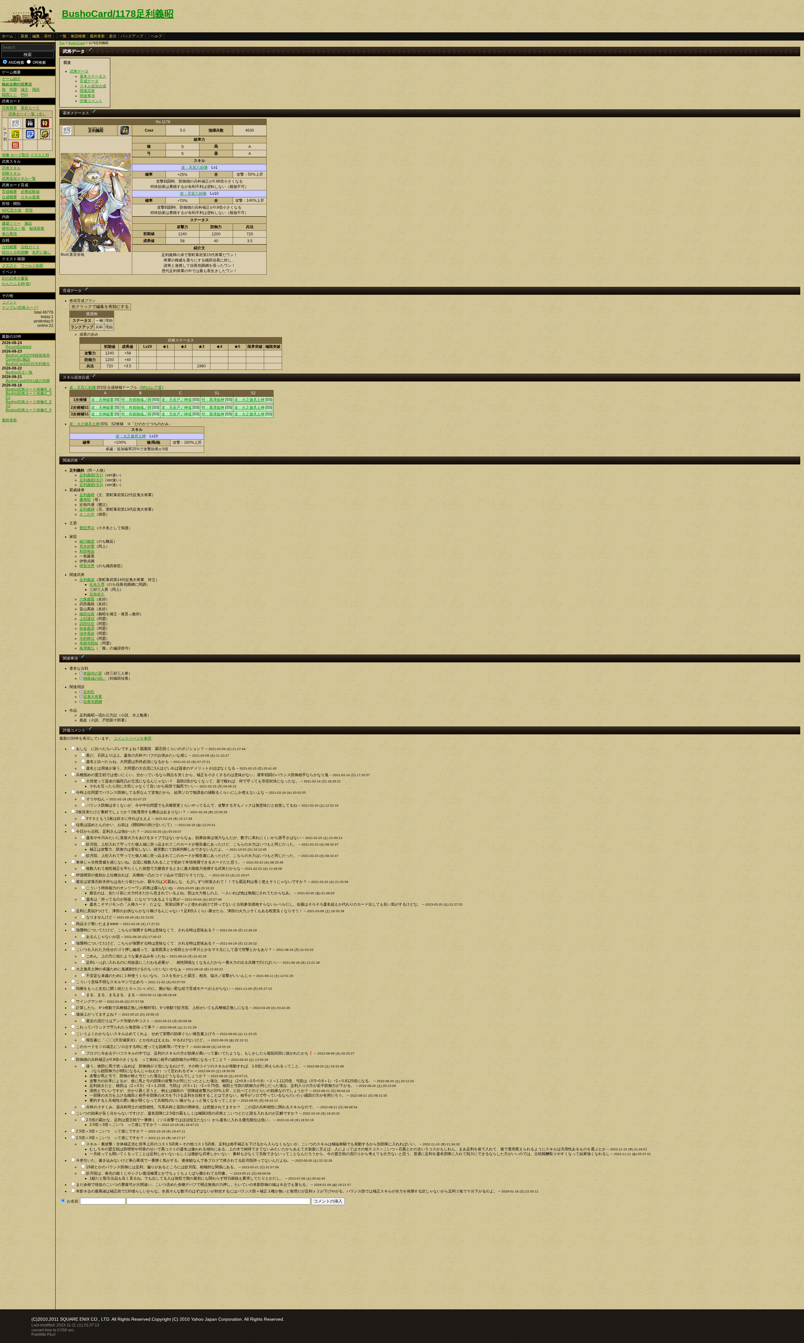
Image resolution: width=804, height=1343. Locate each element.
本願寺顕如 (88, 643)
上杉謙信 (87, 619)
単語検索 (78, 36)
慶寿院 (85, 499)
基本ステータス (93, 76)
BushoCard (76, 43)
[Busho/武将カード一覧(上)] (15, 137)
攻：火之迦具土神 (249, 399)
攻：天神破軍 (102, 399)
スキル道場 (30, 197)
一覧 (63, 36)
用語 (36, 89)
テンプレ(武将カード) (20, 307)
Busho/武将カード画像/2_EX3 (29, 404)
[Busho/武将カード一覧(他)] (15, 148)
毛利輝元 (87, 638)
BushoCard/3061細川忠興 (28, 381)
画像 (5, 155)
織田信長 (87, 614)
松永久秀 (97, 584)
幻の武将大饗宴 (15, 278)
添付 (48, 36)
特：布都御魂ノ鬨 (136, 399)
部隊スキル (11, 173)
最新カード (30, 108)
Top (62, 43)
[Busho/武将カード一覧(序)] (30, 137)
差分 (113, 36)
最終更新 (97, 36)
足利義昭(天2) (91, 480)
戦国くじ (9, 94)
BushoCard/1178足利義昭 (118, 13)
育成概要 (9, 191)
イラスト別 (39, 155)
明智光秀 (87, 566)
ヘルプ (156, 36)
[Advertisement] (112, 1255)
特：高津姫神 (213, 399)
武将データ (79, 71)
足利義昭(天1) (91, 475)
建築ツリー (11, 223)
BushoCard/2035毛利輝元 (28, 364)
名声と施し (41, 252)
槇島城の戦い (94, 678)
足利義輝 (87, 509)
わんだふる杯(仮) (16, 284)
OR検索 (39, 62)
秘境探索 (36, 228)
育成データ (89, 81)
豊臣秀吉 (87, 528)
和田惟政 (87, 551)
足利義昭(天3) (91, 485)
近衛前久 (97, 594)
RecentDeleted (18, 347)
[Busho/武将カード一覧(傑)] (45, 137)
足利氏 (89, 692)
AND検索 (16, 62)
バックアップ (132, 36)
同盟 (13, 89)
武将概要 (9, 108)
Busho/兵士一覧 (19, 372)
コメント (9, 302)
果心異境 (9, 234)
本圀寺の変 (92, 673)
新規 (24, 36)
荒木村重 (87, 546)
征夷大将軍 (92, 696)
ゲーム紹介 (11, 79)
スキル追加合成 (93, 86)
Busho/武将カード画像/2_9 (29, 410)
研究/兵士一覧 (13, 228)
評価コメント (91, 101)
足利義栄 (87, 580)
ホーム (7, 36)
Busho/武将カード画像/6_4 (29, 389)
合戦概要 (9, 247)
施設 (28, 223)
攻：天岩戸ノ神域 (176, 399)
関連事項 (87, 96)
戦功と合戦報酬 (15, 252)
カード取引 (19, 155)
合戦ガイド (30, 247)
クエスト (9, 265)
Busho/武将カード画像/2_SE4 (29, 395)
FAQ (24, 94)
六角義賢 (87, 599)
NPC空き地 (11, 210)
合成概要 (9, 197)
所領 (29, 210)
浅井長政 (87, 633)
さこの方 (87, 514)
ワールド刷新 (32, 265)
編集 (36, 36)
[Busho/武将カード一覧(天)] (15, 126)
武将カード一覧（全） (27, 114)
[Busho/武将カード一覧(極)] (30, 126)
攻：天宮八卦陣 (194, 167)
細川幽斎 (87, 541)
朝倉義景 (87, 628)
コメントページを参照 (132, 738)
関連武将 (87, 91)
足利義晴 (87, 495)
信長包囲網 (92, 701)
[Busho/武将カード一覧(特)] (45, 126)
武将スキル (11, 168)
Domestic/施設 (18, 359)
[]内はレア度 (151, 387)
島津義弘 (87, 648)
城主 (24, 89)
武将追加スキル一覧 (19, 178)
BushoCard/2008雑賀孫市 (28, 355)
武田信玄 (87, 624)
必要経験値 (30, 191)
